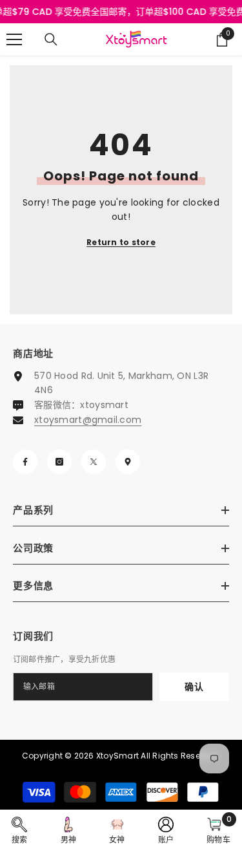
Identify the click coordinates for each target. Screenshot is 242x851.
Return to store (121, 242)
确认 (194, 686)
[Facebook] (25, 461)
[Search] (51, 39)
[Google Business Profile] (128, 461)
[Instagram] (59, 461)
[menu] (14, 39)
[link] (19, 830)
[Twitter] (93, 461)
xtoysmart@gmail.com (87, 419)
